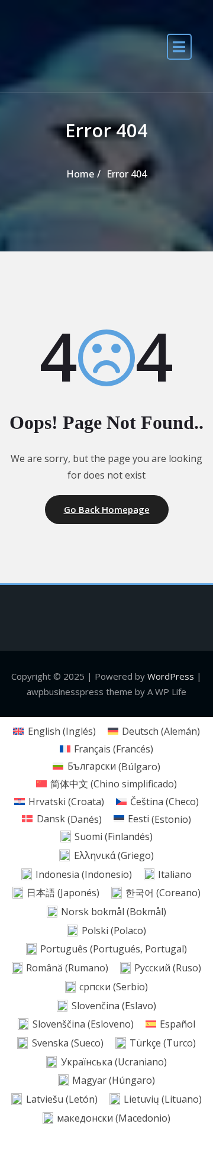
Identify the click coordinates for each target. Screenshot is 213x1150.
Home (80, 173)
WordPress (170, 676)
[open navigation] (179, 45)
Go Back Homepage (107, 509)
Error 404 (126, 173)
